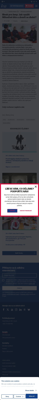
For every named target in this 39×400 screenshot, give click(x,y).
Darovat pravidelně (26, 210)
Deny (7, 396)
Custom (18, 396)
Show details (29, 390)
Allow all (31, 396)
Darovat (12, 210)
